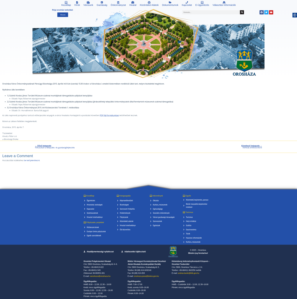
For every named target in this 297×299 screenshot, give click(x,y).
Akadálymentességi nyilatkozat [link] (100, 251)
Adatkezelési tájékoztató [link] (135, 251)
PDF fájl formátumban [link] (109, 115)
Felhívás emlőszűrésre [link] (251, 147)
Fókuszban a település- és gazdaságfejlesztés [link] (55, 147)
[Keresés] (242, 12)
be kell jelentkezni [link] (32, 160)
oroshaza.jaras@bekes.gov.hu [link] (146, 276)
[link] (66, 4)
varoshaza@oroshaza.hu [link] (100, 276)
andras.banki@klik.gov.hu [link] (188, 273)
